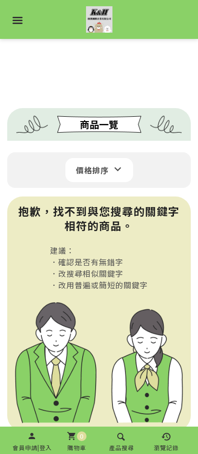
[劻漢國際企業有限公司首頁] (99, 16)
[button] (32, 440)
